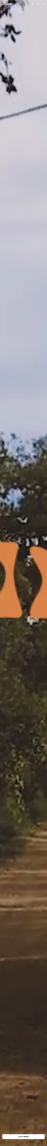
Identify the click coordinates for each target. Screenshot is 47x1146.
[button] (32, 3)
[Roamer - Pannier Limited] (8, 4)
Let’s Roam (23, 1137)
